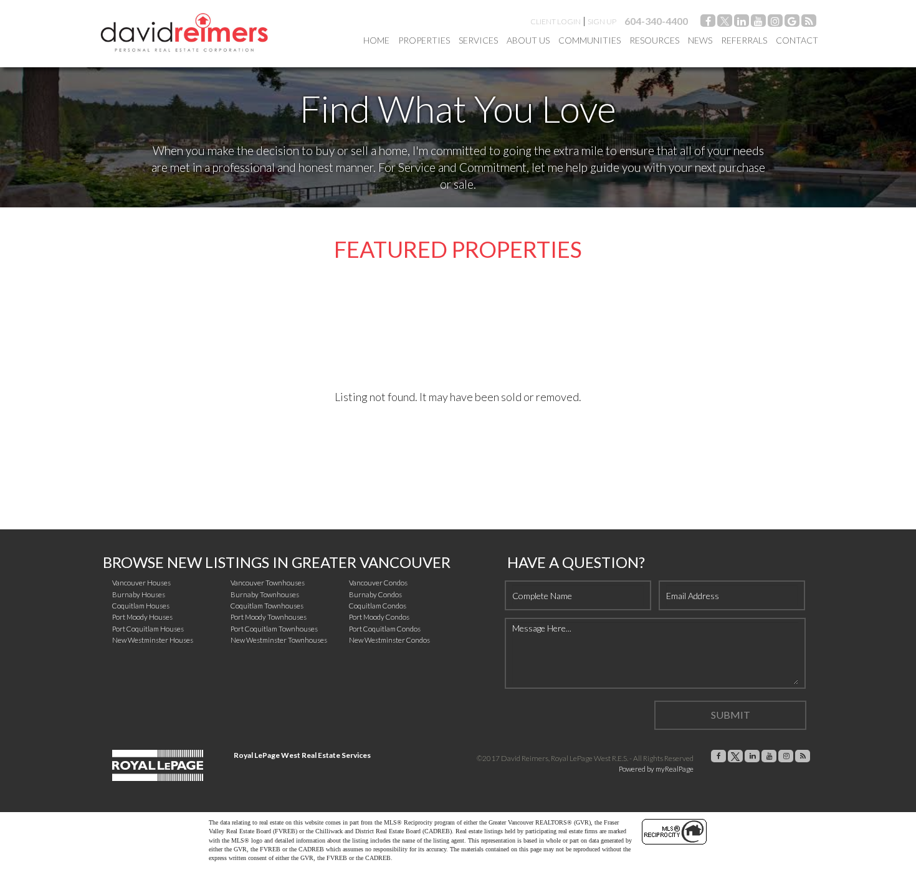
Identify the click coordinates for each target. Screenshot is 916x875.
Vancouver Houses (141, 583)
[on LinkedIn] (741, 23)
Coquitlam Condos (377, 606)
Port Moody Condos (379, 617)
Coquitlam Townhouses (267, 606)
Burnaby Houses (138, 594)
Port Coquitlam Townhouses (274, 629)
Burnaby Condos (375, 594)
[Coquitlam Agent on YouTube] (758, 23)
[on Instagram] (775, 23)
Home (376, 40)
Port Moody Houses (142, 617)
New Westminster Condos (389, 640)
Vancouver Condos (378, 583)
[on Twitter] (724, 23)
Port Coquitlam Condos (385, 629)
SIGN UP (602, 21)
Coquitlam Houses (140, 606)
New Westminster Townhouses (279, 640)
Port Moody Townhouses (269, 617)
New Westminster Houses (152, 640)
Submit (730, 715)
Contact (797, 40)
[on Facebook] (707, 23)
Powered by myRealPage (656, 769)
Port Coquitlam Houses (148, 629)
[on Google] (792, 23)
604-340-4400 (656, 21)
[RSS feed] (808, 23)
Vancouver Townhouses (268, 583)
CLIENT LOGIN (555, 21)
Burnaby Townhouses (265, 594)
